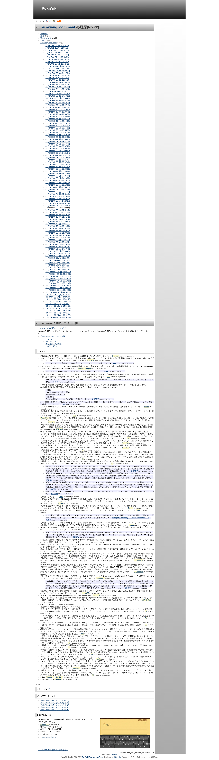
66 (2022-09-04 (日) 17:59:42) (57, 194)
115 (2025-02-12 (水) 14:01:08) (58, 306)
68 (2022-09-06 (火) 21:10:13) (57, 199)
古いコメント (50, 341)
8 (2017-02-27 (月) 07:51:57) (57, 62)
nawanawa (100, 578)
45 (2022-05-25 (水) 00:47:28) (57, 146)
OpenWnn (44, 725)
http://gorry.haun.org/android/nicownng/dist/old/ (130, 518)
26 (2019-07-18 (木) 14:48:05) (57, 103)
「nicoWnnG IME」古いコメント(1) (54, 700)
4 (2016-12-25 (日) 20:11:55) (57, 53)
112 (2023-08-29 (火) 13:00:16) (58, 299)
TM (146, 611)
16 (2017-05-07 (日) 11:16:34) (57, 80)
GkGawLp (50, 677)
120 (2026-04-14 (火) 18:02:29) (58, 317)
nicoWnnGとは (51, 346)
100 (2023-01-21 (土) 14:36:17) (58, 272)
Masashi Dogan (84, 369)
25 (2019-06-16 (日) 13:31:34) (57, 100)
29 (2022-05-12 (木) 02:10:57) (57, 110)
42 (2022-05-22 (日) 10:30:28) (57, 139)
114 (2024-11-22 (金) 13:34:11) (57, 304)
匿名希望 (59, 429)
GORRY (115, 363)
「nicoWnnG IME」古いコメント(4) (54, 707)
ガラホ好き (146, 600)
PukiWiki (49, 8)
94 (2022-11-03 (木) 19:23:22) (57, 258)
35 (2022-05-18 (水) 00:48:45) (57, 123)
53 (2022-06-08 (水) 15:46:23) (57, 164)
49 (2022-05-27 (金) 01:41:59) (57, 155)
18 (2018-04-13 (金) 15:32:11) (57, 84)
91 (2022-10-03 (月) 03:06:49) (57, 251)
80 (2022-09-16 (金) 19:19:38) (57, 226)
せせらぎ (115, 356)
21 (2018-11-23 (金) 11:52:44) (57, 91)
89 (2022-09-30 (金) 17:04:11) (57, 247)
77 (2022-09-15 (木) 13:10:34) (57, 219)
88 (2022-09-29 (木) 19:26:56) (57, 244)
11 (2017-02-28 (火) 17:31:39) (57, 68)
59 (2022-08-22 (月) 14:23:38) (57, 178)
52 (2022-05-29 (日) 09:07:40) (57, 162)
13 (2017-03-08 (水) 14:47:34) (57, 73)
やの (128, 438)
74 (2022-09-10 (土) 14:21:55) (57, 212)
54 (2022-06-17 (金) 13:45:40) (57, 167)
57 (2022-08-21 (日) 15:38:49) (57, 174)
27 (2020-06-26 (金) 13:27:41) (57, 105)
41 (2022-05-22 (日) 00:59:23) (57, 137)
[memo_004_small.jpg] (125, 733)
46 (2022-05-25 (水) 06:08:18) (57, 148)
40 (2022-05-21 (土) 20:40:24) (57, 135)
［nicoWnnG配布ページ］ (50, 737)
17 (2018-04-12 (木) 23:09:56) (57, 82)
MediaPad (44, 418)
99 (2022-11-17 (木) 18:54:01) (57, 269)
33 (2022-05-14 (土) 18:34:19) (57, 119)
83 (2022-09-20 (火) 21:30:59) (57, 233)
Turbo (61, 497)
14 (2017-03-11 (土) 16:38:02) (57, 75)
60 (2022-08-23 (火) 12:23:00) (57, 180)
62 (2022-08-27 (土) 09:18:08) (57, 185)
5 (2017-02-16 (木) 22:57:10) (57, 55)
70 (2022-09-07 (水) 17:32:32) (57, 203)
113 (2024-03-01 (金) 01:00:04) (58, 301)
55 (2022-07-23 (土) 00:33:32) (57, 169)
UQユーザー (138, 560)
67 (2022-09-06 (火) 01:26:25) (57, 196)
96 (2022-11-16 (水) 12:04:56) (57, 263)
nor (92, 654)
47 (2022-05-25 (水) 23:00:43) (57, 151)
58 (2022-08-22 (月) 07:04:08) (57, 176)
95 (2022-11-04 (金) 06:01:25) (57, 260)
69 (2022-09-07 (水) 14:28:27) (57, 201)
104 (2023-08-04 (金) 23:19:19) (58, 281)
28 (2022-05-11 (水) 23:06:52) (57, 107)
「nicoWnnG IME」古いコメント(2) (54, 703)
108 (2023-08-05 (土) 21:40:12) (58, 290)
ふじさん (125, 443)
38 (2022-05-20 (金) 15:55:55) (57, 130)
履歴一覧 (44, 34)
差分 (42, 36)
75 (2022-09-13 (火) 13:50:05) (57, 215)
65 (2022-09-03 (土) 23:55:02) (57, 192)
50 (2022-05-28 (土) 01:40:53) (57, 158)
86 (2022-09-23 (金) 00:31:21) (57, 240)
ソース (43, 40)
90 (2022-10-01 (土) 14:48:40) (57, 249)
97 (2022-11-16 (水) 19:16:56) (57, 265)
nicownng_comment (58, 27)
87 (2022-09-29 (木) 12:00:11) (57, 242)
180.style (117, 757)
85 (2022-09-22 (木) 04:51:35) (57, 237)
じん (108, 377)
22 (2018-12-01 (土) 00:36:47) (57, 94)
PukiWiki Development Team (92, 757)
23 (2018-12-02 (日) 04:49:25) (57, 96)
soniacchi (76, 668)
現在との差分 (45, 38)
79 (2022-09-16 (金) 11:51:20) (57, 224)
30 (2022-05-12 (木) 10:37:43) (57, 112)
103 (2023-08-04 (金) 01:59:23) (58, 279)
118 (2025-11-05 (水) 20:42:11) (57, 313)
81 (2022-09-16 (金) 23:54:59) (57, 228)
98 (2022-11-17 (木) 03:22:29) (57, 267)
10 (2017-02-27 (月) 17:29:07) (57, 66)
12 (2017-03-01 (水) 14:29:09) (57, 71)
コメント (49, 339)
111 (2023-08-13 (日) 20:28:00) (57, 297)
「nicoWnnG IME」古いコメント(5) (54, 710)
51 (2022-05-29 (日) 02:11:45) (57, 160)
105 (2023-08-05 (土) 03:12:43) (58, 283)
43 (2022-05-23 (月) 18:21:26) (57, 142)
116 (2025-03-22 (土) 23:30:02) (58, 308)
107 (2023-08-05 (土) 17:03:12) (58, 288)
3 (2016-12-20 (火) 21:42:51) (57, 50)
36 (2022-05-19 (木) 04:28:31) (57, 126)
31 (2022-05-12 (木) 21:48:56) (57, 114)
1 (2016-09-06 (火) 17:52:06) (57, 46)
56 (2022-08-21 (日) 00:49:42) (57, 171)
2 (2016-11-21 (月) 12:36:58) (57, 48)
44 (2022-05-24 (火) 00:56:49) (57, 144)
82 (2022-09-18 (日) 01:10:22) (57, 231)
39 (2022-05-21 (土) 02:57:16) (57, 132)
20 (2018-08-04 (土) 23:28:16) (57, 89)
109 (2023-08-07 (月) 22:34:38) (58, 292)
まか (74, 416)
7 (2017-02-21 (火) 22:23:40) (57, 59)
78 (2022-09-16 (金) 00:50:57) (57, 221)
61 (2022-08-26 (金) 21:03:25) (57, 183)
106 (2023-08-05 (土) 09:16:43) (58, 285)
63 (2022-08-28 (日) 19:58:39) (57, 187)
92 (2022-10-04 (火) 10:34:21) (57, 253)
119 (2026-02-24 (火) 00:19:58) (58, 315)
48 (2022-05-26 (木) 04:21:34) (57, 153)
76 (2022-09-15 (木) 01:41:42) (57, 217)
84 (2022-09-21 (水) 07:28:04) (57, 235)
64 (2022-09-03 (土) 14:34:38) (57, 190)
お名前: (38, 684)
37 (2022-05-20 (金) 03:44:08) (57, 128)
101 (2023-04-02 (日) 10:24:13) (58, 274)
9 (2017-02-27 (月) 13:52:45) (57, 64)
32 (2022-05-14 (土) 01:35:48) (57, 116)
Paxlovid (59, 677)
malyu (146, 407)
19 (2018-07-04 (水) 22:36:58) (57, 87)
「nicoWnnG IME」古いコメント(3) (54, 705)
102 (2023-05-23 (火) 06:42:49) (58, 276)
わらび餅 (85, 593)
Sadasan (51, 422)
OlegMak (58, 679)
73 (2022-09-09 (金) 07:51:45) (57, 210)
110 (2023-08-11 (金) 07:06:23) (57, 295)
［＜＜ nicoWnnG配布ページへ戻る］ (53, 328)
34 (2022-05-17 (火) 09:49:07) (57, 121)
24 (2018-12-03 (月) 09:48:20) (57, 98)
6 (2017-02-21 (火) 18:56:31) (57, 57)
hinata (98, 659)
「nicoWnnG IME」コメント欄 (52, 336)
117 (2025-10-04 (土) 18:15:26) (58, 311)
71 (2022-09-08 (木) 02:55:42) (57, 205)
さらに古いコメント (53, 344)
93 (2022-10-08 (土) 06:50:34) (57, 256)
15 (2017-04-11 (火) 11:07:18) (57, 78)
